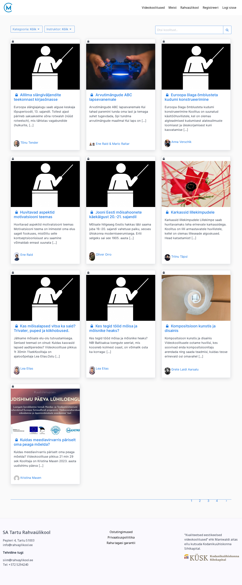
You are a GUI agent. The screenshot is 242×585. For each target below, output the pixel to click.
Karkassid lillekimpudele (192, 212)
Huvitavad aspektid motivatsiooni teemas (34, 214)
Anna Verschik (181, 142)
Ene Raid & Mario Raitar (113, 144)
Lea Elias (26, 368)
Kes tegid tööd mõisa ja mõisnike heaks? (113, 328)
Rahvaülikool (189, 7)
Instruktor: (57, 29)
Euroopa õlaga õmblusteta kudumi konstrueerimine (191, 97)
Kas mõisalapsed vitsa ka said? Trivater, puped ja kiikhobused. (45, 328)
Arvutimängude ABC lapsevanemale (110, 97)
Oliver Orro (104, 254)
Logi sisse (229, 7)
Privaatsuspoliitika (121, 537)
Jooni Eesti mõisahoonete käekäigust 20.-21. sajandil (115, 214)
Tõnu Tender (29, 142)
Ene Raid (26, 254)
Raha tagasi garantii (121, 543)
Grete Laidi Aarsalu (185, 369)
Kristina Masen (30, 478)
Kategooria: (24, 29)
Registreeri (211, 7)
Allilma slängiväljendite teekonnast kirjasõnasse (37, 97)
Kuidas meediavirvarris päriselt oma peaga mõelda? (45, 442)
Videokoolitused (153, 7)
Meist (172, 7)
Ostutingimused (121, 532)
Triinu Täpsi (179, 256)
